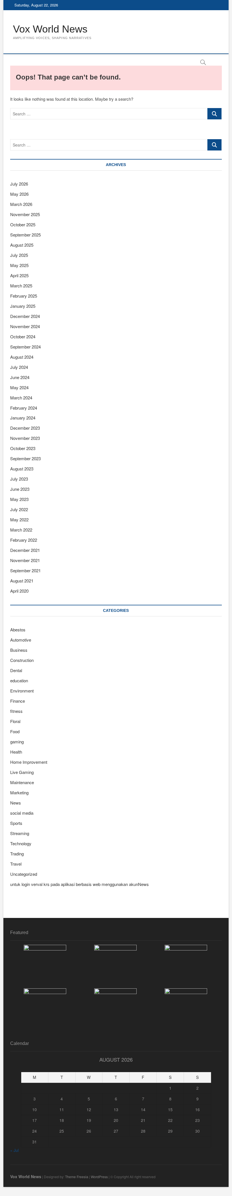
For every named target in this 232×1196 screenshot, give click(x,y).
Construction (22, 660)
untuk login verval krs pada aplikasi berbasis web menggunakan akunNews (79, 884)
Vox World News (50, 29)
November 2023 (25, 438)
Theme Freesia (76, 1176)
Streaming (19, 833)
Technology (20, 843)
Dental (16, 670)
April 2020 (19, 591)
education (19, 680)
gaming (17, 742)
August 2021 (21, 581)
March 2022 (21, 530)
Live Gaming (22, 772)
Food (15, 731)
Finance (17, 701)
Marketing (19, 792)
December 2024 (25, 316)
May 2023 (19, 499)
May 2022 (19, 519)
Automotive (20, 640)
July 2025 (19, 255)
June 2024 (19, 377)
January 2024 (22, 418)
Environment (22, 691)
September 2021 (25, 570)
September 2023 (25, 458)
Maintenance (22, 782)
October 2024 (22, 336)
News (15, 803)
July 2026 (19, 184)
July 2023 (19, 479)
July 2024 (19, 367)
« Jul (14, 1150)
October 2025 (22, 224)
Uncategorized (23, 874)
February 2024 (23, 408)
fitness (16, 711)
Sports (16, 823)
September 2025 (25, 235)
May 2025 (19, 265)
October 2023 (22, 448)
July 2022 (19, 509)
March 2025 (21, 286)
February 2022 (23, 540)
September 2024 (25, 347)
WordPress (99, 1176)
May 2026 (19, 194)
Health (16, 752)
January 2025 (22, 306)
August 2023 (21, 469)
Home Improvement (28, 762)
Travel (16, 864)
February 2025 (23, 296)
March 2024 (21, 398)
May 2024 (19, 387)
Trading (17, 854)
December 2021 (25, 550)
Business (18, 650)
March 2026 (21, 204)
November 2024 (25, 326)
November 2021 (25, 560)
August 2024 (21, 357)
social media (21, 813)
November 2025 (25, 214)
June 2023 (19, 489)
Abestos (17, 630)
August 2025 (21, 245)
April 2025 (19, 275)
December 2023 (25, 428)
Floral (15, 721)
